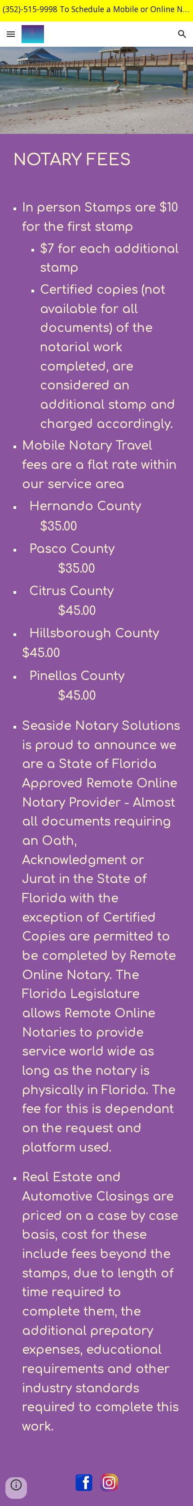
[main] (96, 159)
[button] (11, 34)
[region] (96, 11)
